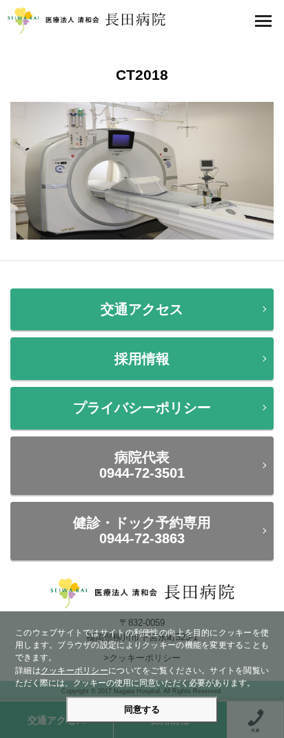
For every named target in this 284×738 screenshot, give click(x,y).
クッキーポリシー (74, 670)
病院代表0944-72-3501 (142, 465)
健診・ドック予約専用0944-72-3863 (142, 530)
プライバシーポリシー (142, 407)
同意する (142, 709)
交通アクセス (142, 309)
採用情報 (142, 358)
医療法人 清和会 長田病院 (86, 20)
